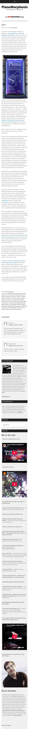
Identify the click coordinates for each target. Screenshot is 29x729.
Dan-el (19, 298)
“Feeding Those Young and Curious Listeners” (12, 561)
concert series (14, 298)
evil (6, 299)
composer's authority (6, 298)
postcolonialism (13, 307)
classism (19, 296)
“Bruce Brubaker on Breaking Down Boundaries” (12, 545)
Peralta (22, 306)
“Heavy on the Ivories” (7, 553)
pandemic (13, 306)
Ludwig (21, 301)
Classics (14, 296)
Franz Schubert (20, 299)
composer (23, 296)
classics (11, 260)
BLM (21, 295)
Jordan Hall (13, 301)
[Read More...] (20, 412)
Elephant (6, 202)
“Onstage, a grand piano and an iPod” (10, 539)
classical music (9, 296)
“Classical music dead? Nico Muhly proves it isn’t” (13, 508)
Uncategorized (10, 291)
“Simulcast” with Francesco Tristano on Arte (12, 526)
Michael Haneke (5, 304)
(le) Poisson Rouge (17, 715)
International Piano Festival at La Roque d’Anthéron (13, 710)
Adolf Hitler (9, 293)
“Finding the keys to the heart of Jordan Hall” (12, 586)
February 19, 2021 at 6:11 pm (16, 345)
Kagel (18, 301)
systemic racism (9, 309)
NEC (18, 304)
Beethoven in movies (6, 295)
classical (3, 296)
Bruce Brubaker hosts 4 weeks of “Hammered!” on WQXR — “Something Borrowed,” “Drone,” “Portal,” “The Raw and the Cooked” (14, 533)
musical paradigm (13, 304)
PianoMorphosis (14, 7)
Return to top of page (6, 725)
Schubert (3, 309)
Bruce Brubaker (8, 691)
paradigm (18, 306)
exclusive (15, 299)
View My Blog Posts (5, 396)
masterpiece (11, 303)
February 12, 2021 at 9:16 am (16, 325)
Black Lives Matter (15, 295)
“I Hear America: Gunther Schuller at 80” (11, 608)
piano (9, 307)
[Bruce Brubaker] (14, 675)
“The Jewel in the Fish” (7, 569)
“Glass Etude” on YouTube (8, 467)
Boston (23, 295)
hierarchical (4, 301)
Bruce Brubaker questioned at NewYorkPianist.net (13, 581)
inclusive (9, 301)
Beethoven (15, 293)
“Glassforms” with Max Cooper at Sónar (11, 439)
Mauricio (16, 303)
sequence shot (5, 200)
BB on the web (8, 435)
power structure (21, 307)
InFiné (14, 696)
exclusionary (10, 299)
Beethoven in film (22, 293)
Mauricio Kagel (22, 303)
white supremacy (17, 309)
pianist (5, 307)
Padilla (9, 306)
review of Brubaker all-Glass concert (12, 514)
